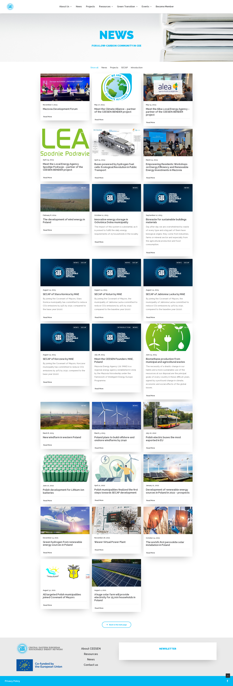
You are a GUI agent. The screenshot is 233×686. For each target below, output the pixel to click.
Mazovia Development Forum (60, 109)
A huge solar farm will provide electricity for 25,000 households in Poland (114, 597)
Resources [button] (104, 6)
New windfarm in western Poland (62, 437)
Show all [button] (94, 68)
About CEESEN (91, 648)
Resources (91, 654)
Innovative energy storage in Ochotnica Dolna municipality (111, 221)
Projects (90, 6)
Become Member (165, 6)
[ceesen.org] (10, 6)
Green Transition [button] (126, 6)
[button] (65, 87)
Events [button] (145, 6)
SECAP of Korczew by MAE (58, 359)
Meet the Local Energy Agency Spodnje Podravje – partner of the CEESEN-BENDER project (63, 167)
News (79, 6)
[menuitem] (65, 6)
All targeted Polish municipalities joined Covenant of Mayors (62, 596)
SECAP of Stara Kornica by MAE (61, 294)
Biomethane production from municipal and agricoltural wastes (165, 360)
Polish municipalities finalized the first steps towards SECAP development (116, 491)
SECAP (83, 263)
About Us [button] (64, 6)
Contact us (91, 664)
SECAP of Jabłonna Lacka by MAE (165, 294)
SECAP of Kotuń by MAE (108, 294)
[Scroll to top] (228, 675)
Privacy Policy (12, 681)
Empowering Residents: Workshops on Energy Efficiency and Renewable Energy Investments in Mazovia (167, 167)
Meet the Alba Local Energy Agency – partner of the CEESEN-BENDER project (167, 112)
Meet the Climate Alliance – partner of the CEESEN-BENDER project (115, 110)
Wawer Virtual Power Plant (110, 542)
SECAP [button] (124, 68)
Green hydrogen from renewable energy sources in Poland (62, 543)
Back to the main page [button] (118, 625)
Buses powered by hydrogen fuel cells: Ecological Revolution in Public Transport (115, 167)
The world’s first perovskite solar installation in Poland (165, 544)
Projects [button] (114, 68)
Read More (47, 117)
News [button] (104, 68)
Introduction (124, 327)
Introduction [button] (137, 68)
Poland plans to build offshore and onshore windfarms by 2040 (114, 439)
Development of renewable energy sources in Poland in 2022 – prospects (168, 491)
